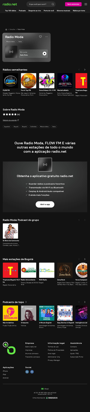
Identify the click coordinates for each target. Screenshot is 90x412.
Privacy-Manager (54, 360)
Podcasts (22, 11)
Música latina (10, 41)
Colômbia (33, 126)
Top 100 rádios (10, 11)
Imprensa (28, 350)
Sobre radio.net (30, 347)
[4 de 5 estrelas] (12, 114)
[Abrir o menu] (85, 4)
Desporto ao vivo (34, 11)
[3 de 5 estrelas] (9, 114)
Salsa (20, 41)
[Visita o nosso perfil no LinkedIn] (27, 372)
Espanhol (7, 126)
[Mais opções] (46, 36)
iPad (4, 374)
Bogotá (16, 126)
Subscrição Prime (76, 357)
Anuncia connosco (31, 353)
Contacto (73, 347)
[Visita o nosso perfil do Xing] (32, 372)
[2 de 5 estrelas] (7, 114)
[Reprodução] (44, 53)
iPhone (5, 371)
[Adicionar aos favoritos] (40, 36)
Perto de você (49, 11)
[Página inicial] (6, 29)
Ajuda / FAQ (74, 353)
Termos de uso (53, 347)
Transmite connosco (32, 357)
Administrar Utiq (54, 357)
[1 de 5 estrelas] (4, 114)
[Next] (84, 69)
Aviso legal (51, 353)
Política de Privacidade (56, 350)
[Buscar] (52, 4)
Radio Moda (24, 55)
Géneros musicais (63, 11)
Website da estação (10, 120)
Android (5, 378)
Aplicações (74, 350)
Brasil (46, 389)
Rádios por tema (79, 11)
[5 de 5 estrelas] (15, 114)
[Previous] (79, 69)
